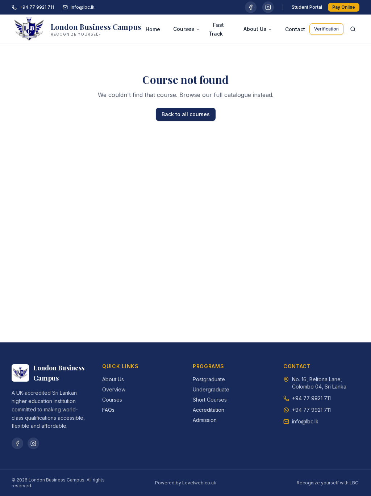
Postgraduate (209, 379)
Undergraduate (211, 389)
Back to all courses (186, 114)
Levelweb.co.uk (199, 482)
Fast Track (216, 29)
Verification (326, 29)
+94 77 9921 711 (37, 7)
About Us (254, 29)
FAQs (108, 410)
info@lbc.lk (83, 7)
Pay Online (343, 7)
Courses (183, 29)
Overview (113, 389)
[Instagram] (268, 7)
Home (153, 29)
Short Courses (210, 400)
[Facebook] (251, 7)
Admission (205, 420)
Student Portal (307, 7)
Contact (295, 29)
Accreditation (208, 410)
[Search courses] (352, 29)
